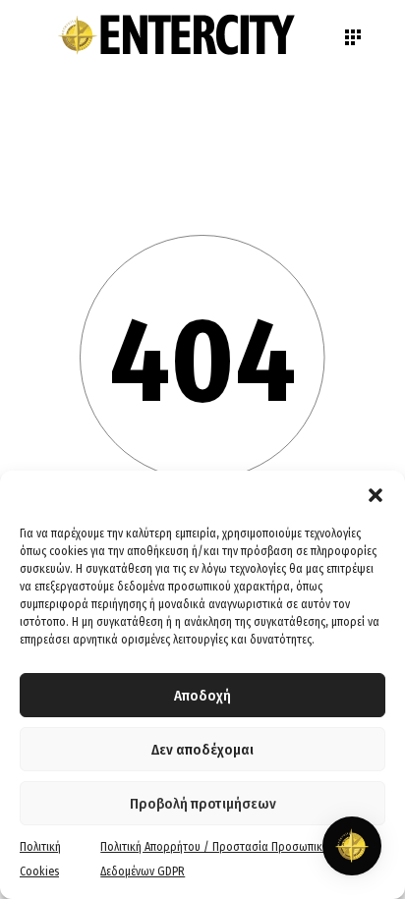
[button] (375, 495)
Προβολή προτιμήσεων (203, 804)
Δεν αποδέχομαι (202, 750)
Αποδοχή (202, 695)
